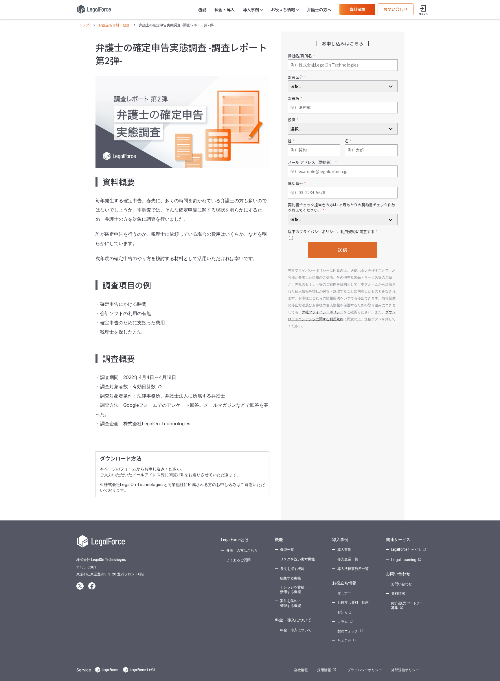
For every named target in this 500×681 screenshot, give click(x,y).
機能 (202, 9)
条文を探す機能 (292, 568)
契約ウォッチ (347, 631)
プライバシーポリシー (364, 670)
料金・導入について (295, 630)
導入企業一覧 (347, 559)
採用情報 (324, 670)
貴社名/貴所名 (300, 55)
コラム (342, 621)
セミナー (344, 593)
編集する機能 (290, 578)
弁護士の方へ (319, 9)
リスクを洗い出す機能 (297, 559)
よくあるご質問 (238, 560)
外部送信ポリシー (405, 670)
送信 (343, 249)
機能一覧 (287, 549)
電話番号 (295, 183)
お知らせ (344, 612)
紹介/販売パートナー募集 (407, 605)
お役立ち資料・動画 (353, 602)
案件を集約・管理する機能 (290, 603)
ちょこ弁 (344, 640)
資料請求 (357, 9)
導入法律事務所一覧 (353, 568)
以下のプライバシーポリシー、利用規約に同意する (331, 231)
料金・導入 (224, 9)
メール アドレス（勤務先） (311, 162)
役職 (291, 119)
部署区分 (295, 77)
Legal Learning (403, 559)
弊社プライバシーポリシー (322, 312)
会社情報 (301, 670)
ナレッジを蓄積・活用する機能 (294, 589)
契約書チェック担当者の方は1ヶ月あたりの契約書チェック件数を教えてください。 (341, 207)
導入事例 (344, 549)
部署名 (293, 98)
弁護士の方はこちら (242, 550)
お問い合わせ (395, 9)
